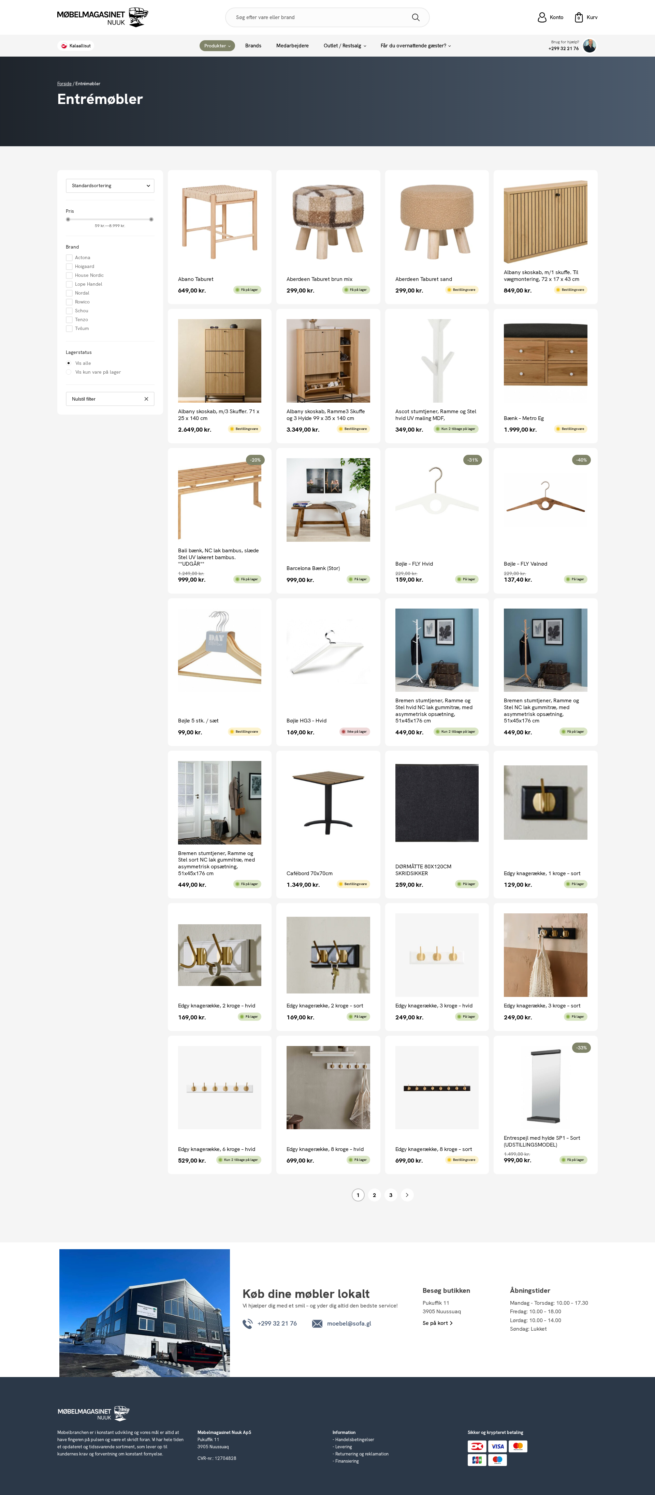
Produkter (215, 46)
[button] (586, 17)
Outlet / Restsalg (342, 45)
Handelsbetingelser (354, 1439)
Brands (253, 45)
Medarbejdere (292, 45)
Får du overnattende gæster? (413, 45)
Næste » (407, 1194)
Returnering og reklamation (362, 1454)
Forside (64, 84)
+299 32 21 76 (564, 48)
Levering (343, 1447)
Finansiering (347, 1461)
